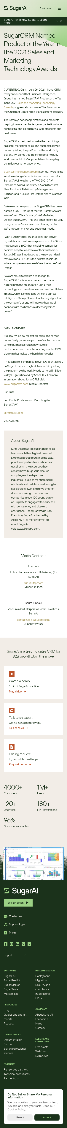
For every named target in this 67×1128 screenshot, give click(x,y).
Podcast (9, 1023)
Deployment (42, 976)
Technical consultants (17, 1074)
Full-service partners (16, 1069)
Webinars (41, 1051)
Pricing (13, 932)
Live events (41, 1047)
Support (8, 1044)
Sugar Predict (12, 980)
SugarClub (41, 1056)
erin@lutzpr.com (13, 412)
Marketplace (11, 993)
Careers (40, 1028)
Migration (41, 980)
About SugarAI (44, 1014)
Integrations (42, 993)
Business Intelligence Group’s (21, 171)
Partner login (11, 1078)
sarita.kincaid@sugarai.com (33, 619)
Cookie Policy (16, 1109)
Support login (17, 924)
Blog (6, 1010)
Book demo (45, 8)
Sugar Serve (11, 989)
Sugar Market (12, 985)
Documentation (13, 1039)
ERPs (38, 998)
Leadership (42, 1019)
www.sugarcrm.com (16, 384)
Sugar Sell (9, 976)
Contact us (15, 916)
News (38, 1023)
